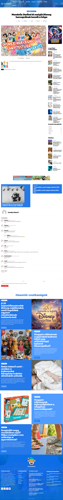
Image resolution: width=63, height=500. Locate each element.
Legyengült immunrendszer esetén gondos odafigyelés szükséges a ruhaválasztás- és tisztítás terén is (57, 91)
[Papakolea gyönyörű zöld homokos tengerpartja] (50, 156)
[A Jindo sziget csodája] (50, 162)
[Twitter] (7, 489)
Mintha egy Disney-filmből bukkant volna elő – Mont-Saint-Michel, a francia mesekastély (57, 143)
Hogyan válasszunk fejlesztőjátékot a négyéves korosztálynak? (44, 404)
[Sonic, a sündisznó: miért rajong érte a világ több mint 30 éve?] (50, 111)
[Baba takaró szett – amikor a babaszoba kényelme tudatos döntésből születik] (50, 105)
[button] (57, 4)
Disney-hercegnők (7, 69)
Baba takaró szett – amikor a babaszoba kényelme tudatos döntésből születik (57, 106)
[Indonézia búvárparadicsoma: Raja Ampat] (50, 168)
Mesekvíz (13, 69)
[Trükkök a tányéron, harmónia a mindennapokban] (50, 82)
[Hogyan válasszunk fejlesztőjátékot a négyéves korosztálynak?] (50, 62)
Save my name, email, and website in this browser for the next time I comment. (14, 283)
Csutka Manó (21, 58)
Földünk (55, 140)
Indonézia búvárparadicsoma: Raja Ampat (57, 169)
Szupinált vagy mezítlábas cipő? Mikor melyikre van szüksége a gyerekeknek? (57, 70)
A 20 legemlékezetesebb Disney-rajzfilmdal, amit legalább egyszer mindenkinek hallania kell (57, 56)
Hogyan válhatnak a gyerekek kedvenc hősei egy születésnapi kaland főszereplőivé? (57, 77)
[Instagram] (5, 489)
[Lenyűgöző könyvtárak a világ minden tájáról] (50, 149)
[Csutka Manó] (18, 58)
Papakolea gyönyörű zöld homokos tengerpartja (57, 156)
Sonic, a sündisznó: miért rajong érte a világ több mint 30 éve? (57, 112)
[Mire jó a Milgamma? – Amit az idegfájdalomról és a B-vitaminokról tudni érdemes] (50, 97)
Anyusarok (55, 60)
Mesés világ (33, 11)
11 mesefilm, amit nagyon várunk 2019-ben (46, 191)
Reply (5, 222)
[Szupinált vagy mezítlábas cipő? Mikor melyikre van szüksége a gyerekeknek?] (50, 69)
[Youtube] (10, 489)
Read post (4, 327)
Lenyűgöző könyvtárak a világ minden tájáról (57, 151)
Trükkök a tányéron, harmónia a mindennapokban (57, 83)
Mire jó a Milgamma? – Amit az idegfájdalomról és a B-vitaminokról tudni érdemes (57, 99)
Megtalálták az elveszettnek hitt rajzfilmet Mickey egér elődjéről (12, 204)
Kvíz (28, 11)
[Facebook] (2, 489)
